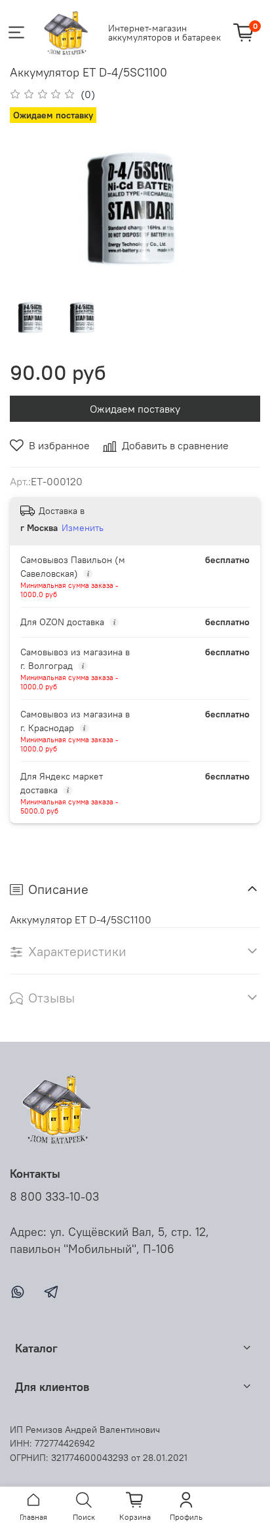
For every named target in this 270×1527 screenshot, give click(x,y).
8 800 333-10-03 (54, 1197)
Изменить (83, 528)
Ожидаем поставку (135, 408)
